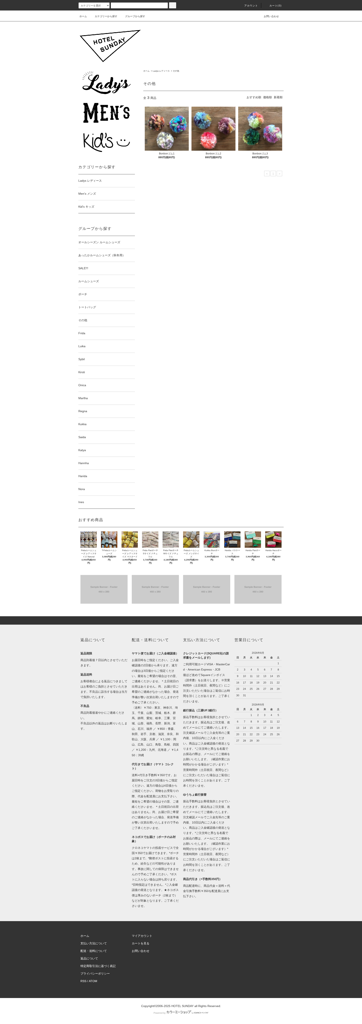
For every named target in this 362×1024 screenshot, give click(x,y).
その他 (176, 71)
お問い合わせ (271, 16)
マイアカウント (142, 935)
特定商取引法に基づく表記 (98, 966)
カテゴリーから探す (106, 16)
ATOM (93, 981)
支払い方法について (93, 943)
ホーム (83, 16)
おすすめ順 (254, 97)
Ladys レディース (161, 71)
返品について (89, 958)
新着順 (278, 97)
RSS (83, 981)
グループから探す (135, 16)
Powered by (160, 1013)
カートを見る (140, 943)
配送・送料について (93, 951)
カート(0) (275, 5)
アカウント (251, 5)
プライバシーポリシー (95, 973)
